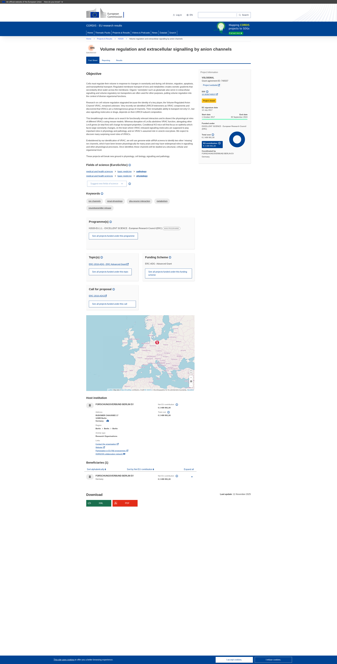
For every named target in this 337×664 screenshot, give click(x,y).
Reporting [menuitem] (106, 60)
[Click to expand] (192, 477)
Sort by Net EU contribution (140, 469)
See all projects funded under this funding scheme (167, 273)
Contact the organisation (115, 444)
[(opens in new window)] (107, 13)
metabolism (162, 201)
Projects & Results (121, 33)
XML (101, 503)
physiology (142, 176)
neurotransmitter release (100, 208)
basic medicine (125, 171)
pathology (141, 171)
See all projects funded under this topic (110, 272)
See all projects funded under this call (109, 304)
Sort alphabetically (96, 469)
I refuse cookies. (273, 660)
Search (172, 33)
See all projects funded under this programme (113, 236)
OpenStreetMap (126, 390)
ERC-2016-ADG (98, 296)
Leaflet (110, 390)
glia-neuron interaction (139, 201)
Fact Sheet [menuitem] (92, 60)
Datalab (163, 33)
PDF (127, 503)
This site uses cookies (64, 660)
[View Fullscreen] (191, 371)
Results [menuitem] (119, 60)
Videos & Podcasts (141, 33)
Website (109, 447)
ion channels (95, 201)
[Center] (191, 381)
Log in (179, 15)
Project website (212, 85)
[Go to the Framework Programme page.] (91, 49)
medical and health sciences (99, 171)
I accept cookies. (234, 660)
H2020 (120, 39)
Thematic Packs (102, 33)
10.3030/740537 (208, 94)
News (154, 33)
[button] (189, 15)
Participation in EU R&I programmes (120, 450)
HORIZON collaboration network (119, 454)
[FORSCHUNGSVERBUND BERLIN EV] (157, 342)
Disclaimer (190, 390)
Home (90, 33)
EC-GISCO (148, 390)
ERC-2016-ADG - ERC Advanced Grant (108, 264)
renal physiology (115, 201)
